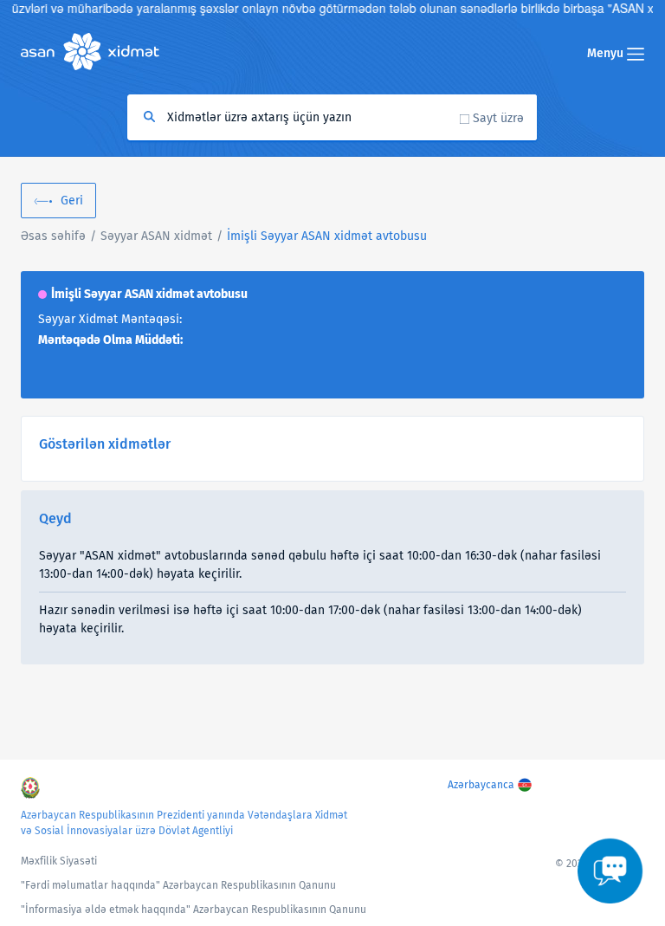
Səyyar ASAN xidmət (156, 236)
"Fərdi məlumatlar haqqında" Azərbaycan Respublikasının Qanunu (178, 885)
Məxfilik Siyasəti (59, 861)
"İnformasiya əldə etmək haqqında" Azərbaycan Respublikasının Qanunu (193, 909)
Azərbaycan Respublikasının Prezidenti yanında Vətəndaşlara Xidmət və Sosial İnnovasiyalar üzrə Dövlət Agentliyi (184, 823)
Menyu (607, 53)
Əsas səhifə (53, 236)
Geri (72, 200)
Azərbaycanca (481, 785)
